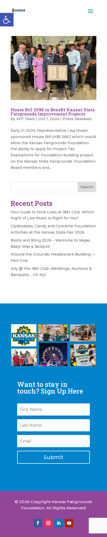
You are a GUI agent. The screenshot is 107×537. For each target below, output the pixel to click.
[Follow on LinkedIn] (59, 523)
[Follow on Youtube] (69, 523)
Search (87, 187)
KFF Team (25, 119)
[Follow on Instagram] (48, 523)
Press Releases (77, 119)
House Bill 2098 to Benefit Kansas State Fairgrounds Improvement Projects (53, 112)
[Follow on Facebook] (38, 523)
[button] (7, 19)
